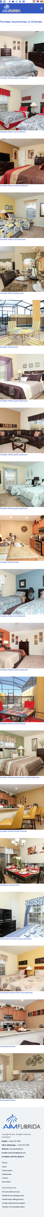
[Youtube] (13, 1)
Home (4, 1167)
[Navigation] (41, 8)
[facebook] (9, 1)
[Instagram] (16, 1)
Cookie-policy (7, 1170)
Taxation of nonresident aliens (13, 1207)
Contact (5, 1178)
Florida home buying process (13, 1196)
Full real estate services (11, 1192)
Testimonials (6, 1174)
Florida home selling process (12, 1199)
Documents (6, 1182)
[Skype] (20, 1)
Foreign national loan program (13, 1203)
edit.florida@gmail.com (17, 1153)
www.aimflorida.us (16, 1149)
